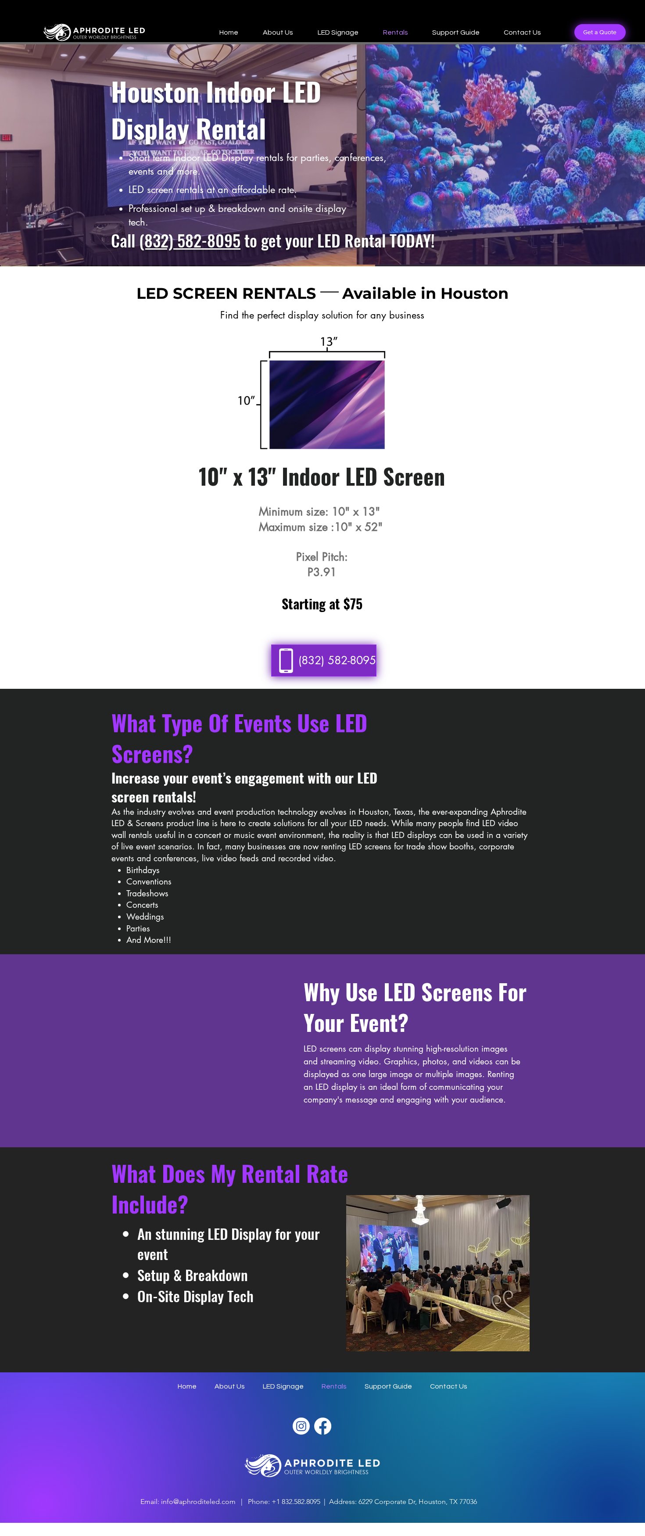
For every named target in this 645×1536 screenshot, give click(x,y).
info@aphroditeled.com (198, 1501)
